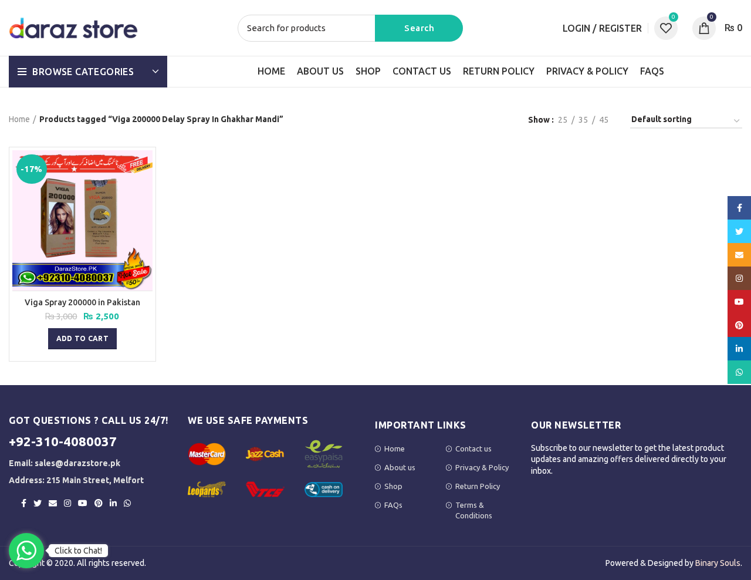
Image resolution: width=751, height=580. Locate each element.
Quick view (144, 169)
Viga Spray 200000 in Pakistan (82, 302)
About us (399, 467)
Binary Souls (717, 563)
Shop (393, 486)
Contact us (473, 448)
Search (419, 28)
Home (19, 119)
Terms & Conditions (473, 510)
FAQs (393, 505)
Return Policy (477, 486)
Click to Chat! (78, 550)
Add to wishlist (144, 196)
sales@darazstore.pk (77, 463)
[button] (82, 338)
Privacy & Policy (482, 467)
